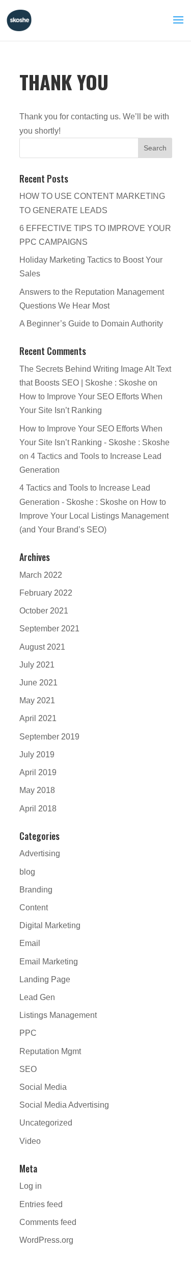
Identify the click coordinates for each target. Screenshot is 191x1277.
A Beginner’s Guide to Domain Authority (91, 323)
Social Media (43, 1087)
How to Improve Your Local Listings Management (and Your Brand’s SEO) (94, 516)
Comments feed (47, 1222)
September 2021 (49, 628)
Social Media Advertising (64, 1105)
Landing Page (44, 979)
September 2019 (49, 736)
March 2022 (40, 575)
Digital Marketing (49, 925)
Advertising (39, 853)
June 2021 (38, 682)
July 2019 (36, 754)
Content (33, 907)
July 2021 (36, 664)
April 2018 (38, 808)
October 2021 (43, 610)
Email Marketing (48, 961)
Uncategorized (45, 1122)
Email (29, 943)
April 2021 (38, 718)
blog (27, 871)
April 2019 (38, 772)
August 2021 (42, 647)
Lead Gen (37, 997)
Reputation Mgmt (50, 1051)
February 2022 (45, 593)
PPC (28, 1033)
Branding (35, 889)
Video (30, 1141)
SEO (28, 1069)
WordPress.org (46, 1240)
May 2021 (37, 700)
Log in (30, 1186)
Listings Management (58, 1015)
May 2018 (37, 790)
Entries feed (41, 1204)
